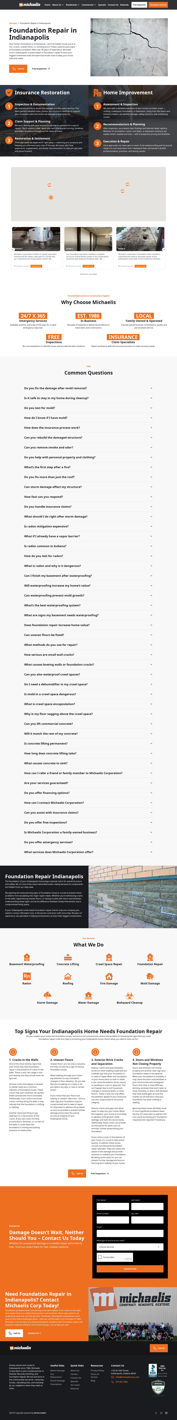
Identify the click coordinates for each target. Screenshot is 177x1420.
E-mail (100, 1227)
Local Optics (93, 274)
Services (13, 23)
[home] (29, 5)
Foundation (56, 1384)
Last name (136, 1200)
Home (47, 4)
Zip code (135, 1213)
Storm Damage (57, 1380)
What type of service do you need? (111, 1240)
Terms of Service (95, 1375)
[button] (58, 4)
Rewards (124, 4)
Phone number (103, 1213)
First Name (102, 1200)
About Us (75, 1370)
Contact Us (113, 4)
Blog (93, 1380)
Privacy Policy (97, 1370)
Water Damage (57, 1370)
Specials (102, 4)
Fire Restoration (56, 1375)
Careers (74, 1374)
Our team (75, 1385)
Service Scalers (40, 1413)
